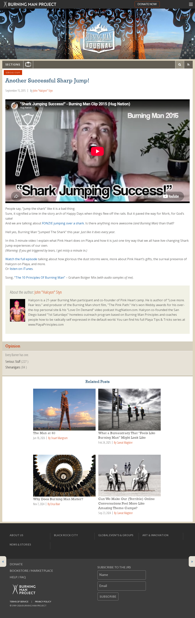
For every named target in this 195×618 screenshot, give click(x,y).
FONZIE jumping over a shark (63, 223)
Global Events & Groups (115, 535)
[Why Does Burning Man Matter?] (65, 476)
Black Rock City (66, 535)
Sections (12, 64)
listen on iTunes (21, 269)
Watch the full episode (21, 259)
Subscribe (108, 596)
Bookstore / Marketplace (31, 570)
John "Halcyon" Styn (43, 91)
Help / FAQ (18, 577)
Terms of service (19, 601)
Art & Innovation (155, 535)
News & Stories (20, 544)
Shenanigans (12, 367)
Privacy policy (43, 601)
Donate (16, 564)
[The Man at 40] (65, 410)
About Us (16, 535)
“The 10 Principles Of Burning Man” (39, 277)
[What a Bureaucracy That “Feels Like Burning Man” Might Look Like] (130, 410)
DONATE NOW (147, 4)
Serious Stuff (13, 72)
